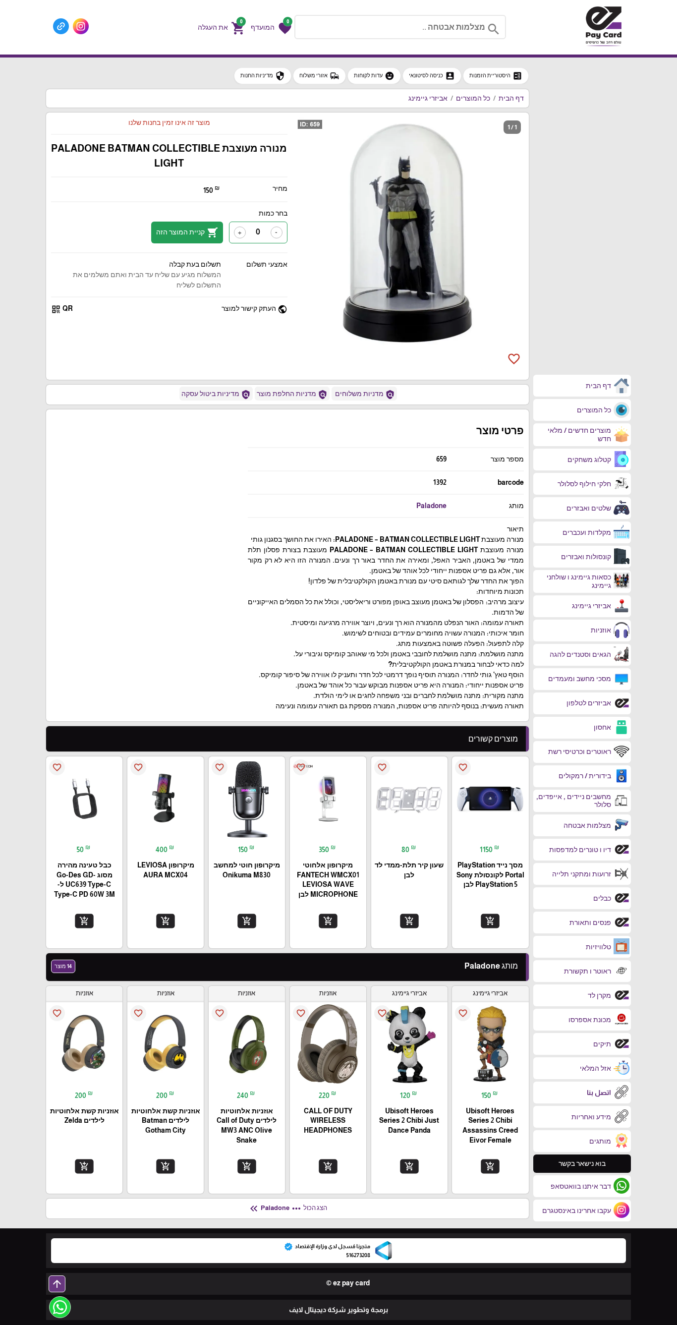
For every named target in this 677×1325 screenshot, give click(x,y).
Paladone (431, 506)
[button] (271, 27)
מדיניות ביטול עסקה (216, 395)
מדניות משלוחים (364, 395)
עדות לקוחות (374, 76)
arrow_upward (57, 1284)
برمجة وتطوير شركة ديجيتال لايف (338, 1310)
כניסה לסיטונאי (432, 76)
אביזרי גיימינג (428, 98)
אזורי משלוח (319, 76)
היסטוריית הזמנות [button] (495, 76)
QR (62, 309)
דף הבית (511, 98)
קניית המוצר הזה (187, 232)
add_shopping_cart (490, 920)
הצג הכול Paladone (287, 1208)
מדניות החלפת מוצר (292, 395)
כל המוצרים (473, 98)
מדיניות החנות (262, 76)
